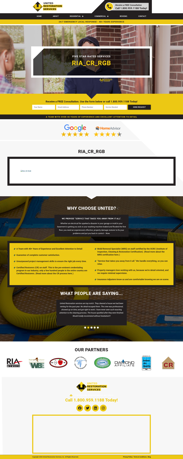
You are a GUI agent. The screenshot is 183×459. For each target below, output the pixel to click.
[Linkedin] (95, 408)
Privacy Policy (127, 457)
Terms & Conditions (140, 457)
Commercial (100, 16)
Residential (75, 16)
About (56, 16)
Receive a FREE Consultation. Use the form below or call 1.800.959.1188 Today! (91, 101)
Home (39, 16)
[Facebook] (79, 408)
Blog (149, 457)
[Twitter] (87, 408)
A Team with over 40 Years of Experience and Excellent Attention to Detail (91, 117)
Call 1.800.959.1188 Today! (91, 400)
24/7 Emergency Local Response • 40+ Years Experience (91, 22)
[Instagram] (103, 408)
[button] (85, 328)
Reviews (123, 16)
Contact (142, 16)
